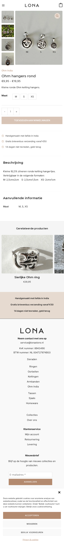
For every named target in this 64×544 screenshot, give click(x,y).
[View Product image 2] (8, 31)
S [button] (24, 96)
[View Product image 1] (8, 17)
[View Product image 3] (8, 45)
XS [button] (32, 96)
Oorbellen (33, 371)
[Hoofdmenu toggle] (3, 5)
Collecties (32, 414)
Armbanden (33, 381)
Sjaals (32, 398)
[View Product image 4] (8, 59)
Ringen (33, 366)
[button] (59, 492)
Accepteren (32, 515)
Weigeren (32, 524)
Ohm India (7, 70)
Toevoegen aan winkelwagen (32, 120)
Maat (4, 95)
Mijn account (32, 434)
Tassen (32, 393)
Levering (32, 444)
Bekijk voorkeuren (32, 532)
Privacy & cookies (30, 539)
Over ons (32, 420)
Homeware (32, 403)
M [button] (16, 96)
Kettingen (33, 376)
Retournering (32, 439)
